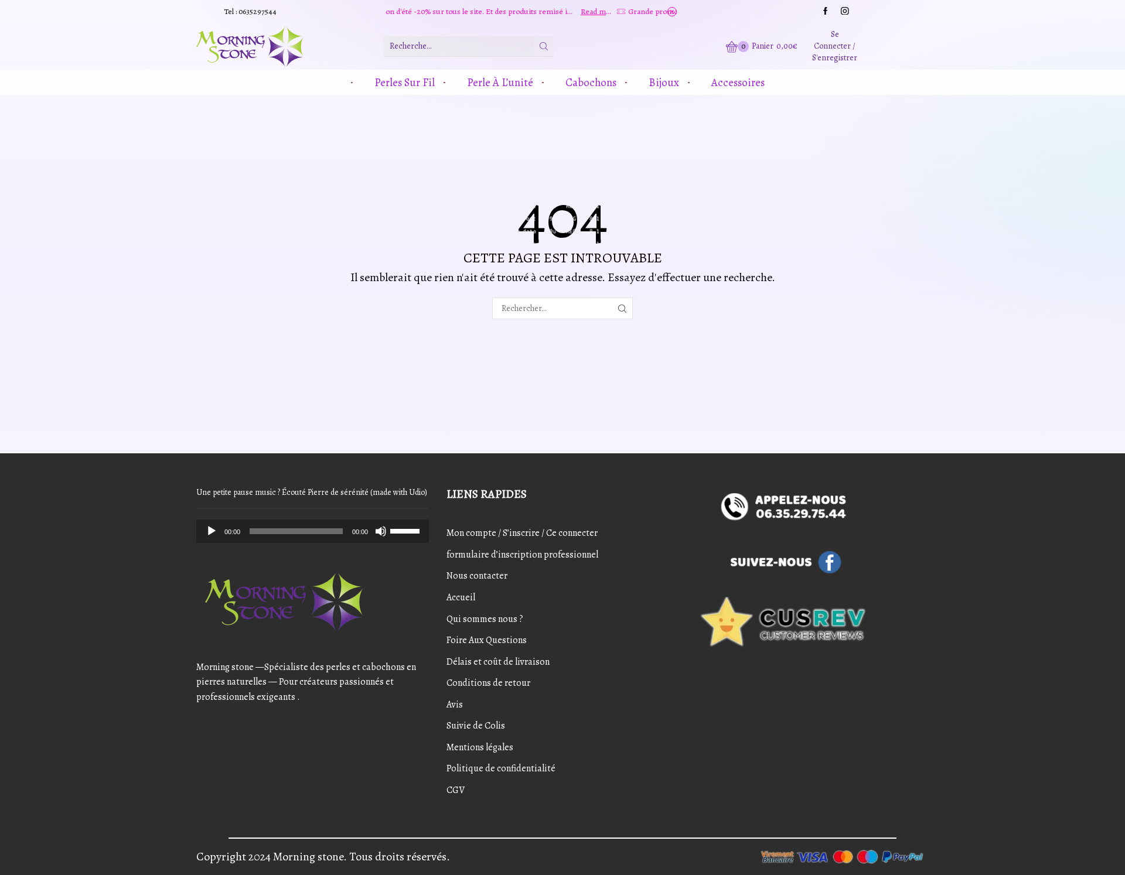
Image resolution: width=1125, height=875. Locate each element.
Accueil (460, 597)
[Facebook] (825, 11)
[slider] (406, 530)
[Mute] (381, 531)
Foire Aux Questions (486, 640)
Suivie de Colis (475, 725)
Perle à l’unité (500, 82)
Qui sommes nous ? (484, 619)
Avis (454, 704)
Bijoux (664, 82)
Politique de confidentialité (500, 768)
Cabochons (590, 82)
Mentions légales (479, 747)
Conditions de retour (488, 682)
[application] (312, 531)
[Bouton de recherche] (544, 46)
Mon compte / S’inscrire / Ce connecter (522, 533)
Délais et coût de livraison (498, 661)
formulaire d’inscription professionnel (522, 554)
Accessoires (738, 82)
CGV (455, 790)
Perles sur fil (404, 82)
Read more (550, 11)
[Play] (211, 531)
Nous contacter (476, 575)
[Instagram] (845, 11)
